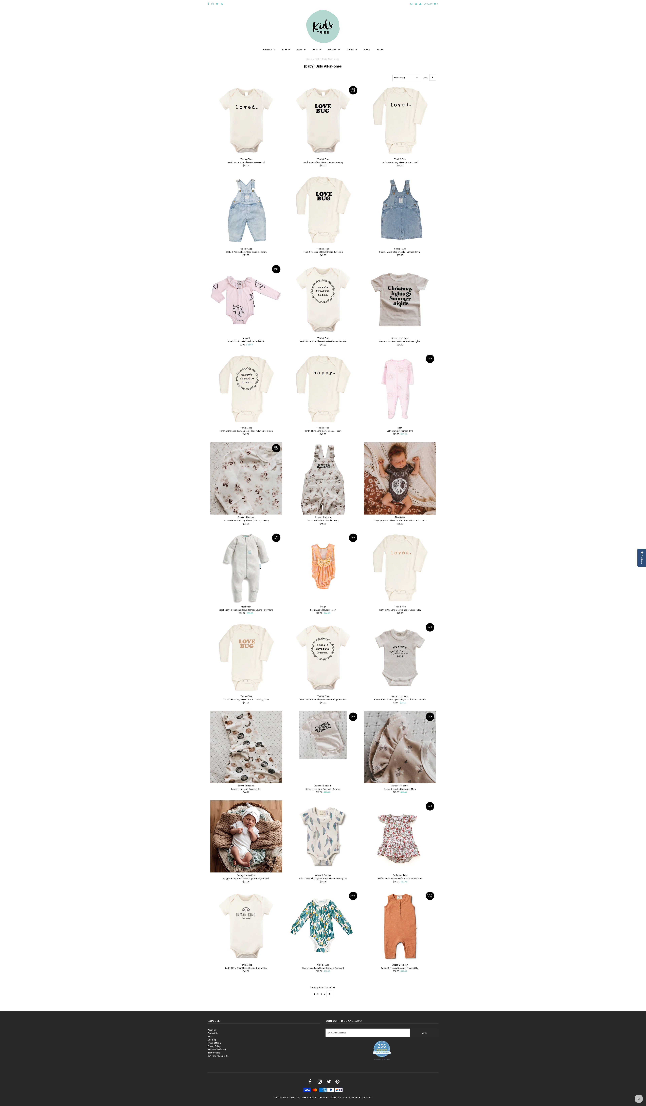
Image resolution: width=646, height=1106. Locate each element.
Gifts (350, 49)
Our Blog (212, 1040)
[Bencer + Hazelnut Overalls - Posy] (323, 478)
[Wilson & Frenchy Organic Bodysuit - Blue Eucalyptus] (323, 836)
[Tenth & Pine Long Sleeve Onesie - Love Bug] (323, 210)
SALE (367, 49)
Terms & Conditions (217, 1049)
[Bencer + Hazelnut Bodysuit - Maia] (400, 747)
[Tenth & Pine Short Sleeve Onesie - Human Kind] (246, 926)
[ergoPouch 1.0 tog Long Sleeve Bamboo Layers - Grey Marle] (246, 568)
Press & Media (214, 1043)
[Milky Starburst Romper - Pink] (400, 389)
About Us (212, 1030)
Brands (267, 49)
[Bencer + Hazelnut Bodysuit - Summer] (323, 735)
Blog (380, 49)
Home (310, 59)
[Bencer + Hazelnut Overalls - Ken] (246, 747)
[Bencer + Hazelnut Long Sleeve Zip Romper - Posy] (246, 478)
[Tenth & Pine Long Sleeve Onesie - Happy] (323, 389)
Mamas (332, 49)
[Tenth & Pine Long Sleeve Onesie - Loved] (400, 120)
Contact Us (213, 1033)
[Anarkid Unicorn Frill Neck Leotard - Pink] (246, 299)
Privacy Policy (214, 1046)
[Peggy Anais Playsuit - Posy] (323, 568)
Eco (284, 49)
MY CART (431, 4)
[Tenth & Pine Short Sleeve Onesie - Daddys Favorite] (323, 657)
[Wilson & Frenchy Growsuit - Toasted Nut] (400, 926)
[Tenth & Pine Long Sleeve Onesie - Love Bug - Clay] (246, 657)
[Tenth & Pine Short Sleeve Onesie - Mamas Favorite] (323, 299)
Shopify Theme (317, 1098)
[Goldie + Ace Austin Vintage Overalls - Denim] (246, 210)
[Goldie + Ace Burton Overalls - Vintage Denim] (400, 210)
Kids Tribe (300, 1098)
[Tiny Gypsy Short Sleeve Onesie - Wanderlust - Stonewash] (400, 478)
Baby (299, 49)
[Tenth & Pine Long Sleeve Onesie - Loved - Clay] (400, 568)
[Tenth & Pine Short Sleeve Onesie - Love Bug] (323, 120)
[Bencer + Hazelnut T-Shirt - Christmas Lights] (400, 299)
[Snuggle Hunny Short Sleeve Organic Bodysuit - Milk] (246, 836)
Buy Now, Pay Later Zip (218, 1056)
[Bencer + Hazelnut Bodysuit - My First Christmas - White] (400, 657)
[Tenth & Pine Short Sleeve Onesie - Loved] (246, 120)
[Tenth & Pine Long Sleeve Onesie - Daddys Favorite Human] (246, 389)
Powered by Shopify (360, 1098)
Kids (315, 49)
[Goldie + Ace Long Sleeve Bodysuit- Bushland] (323, 926)
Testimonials (214, 1053)
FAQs (210, 1036)
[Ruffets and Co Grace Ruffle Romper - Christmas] (400, 836)
